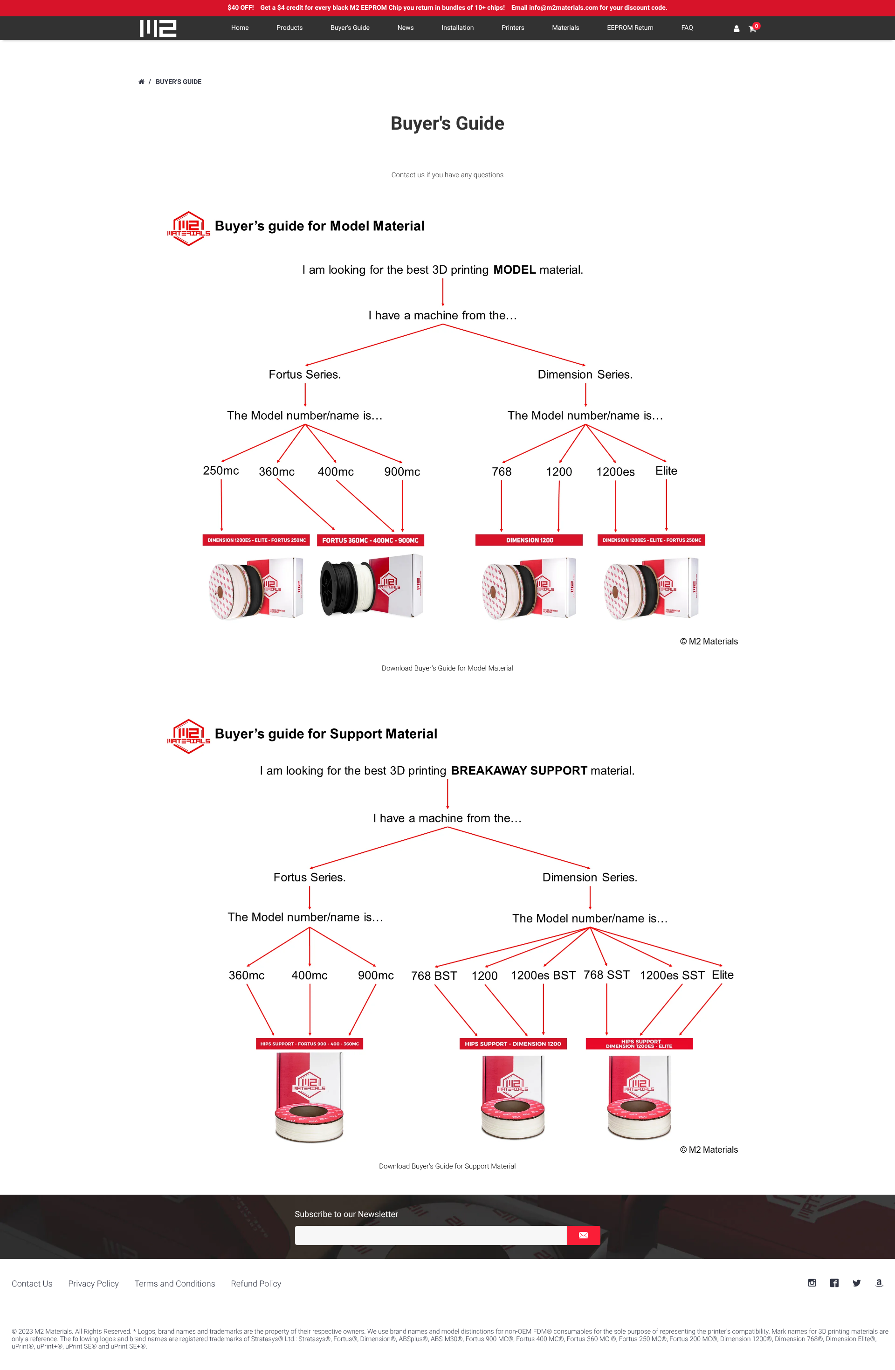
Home (240, 28)
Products (289, 28)
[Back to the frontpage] (141, 82)
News (406, 28)
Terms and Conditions (174, 1284)
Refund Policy (256, 1284)
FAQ (687, 28)
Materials (565, 28)
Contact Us (32, 1284)
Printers (513, 28)
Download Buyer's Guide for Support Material (447, 1166)
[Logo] (158, 28)
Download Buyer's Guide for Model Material (447, 668)
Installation (458, 28)
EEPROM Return (630, 28)
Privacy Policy (93, 1284)
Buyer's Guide (350, 28)
